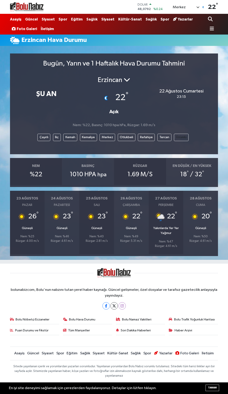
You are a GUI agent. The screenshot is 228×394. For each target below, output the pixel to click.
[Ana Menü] (211, 29)
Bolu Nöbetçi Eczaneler (32, 319)
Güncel (31, 19)
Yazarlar (185, 19)
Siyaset (48, 19)
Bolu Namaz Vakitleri (136, 319)
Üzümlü (181, 137)
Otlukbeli (126, 137)
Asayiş (15, 19)
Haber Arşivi (183, 330)
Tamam (212, 387)
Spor (63, 19)
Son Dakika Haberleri (136, 330)
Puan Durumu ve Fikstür (32, 330)
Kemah (70, 137)
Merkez (107, 137)
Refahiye (146, 137)
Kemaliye (88, 137)
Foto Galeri (27, 29)
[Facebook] (106, 306)
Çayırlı (44, 137)
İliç (57, 137)
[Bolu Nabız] (26, 7)
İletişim (47, 29)
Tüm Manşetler (79, 330)
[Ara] (211, 19)
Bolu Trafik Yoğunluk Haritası (194, 319)
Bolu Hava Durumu (82, 319)
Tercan (164, 137)
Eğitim (77, 19)
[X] (114, 306)
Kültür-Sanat (130, 19)
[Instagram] (122, 306)
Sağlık (92, 19)
